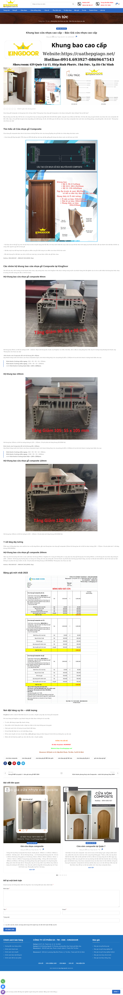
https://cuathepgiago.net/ (64, 748)
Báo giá (59, 28)
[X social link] (10, 763)
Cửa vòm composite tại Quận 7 (91, 846)
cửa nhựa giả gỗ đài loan (65, 758)
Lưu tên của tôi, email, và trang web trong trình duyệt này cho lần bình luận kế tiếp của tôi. (31, 924)
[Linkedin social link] (19, 763)
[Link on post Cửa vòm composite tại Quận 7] (91, 814)
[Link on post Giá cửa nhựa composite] (32, 814)
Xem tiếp (32, 869)
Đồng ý (116, 991)
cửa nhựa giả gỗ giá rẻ (83, 758)
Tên (5, 909)
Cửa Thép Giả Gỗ (59, 37)
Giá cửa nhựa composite (32, 846)
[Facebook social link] (5, 763)
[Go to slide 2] (58, 875)
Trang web (6, 917)
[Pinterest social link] (14, 763)
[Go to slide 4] (62, 875)
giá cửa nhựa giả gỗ (99, 758)
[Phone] (3, 981)
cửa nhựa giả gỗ (26, 758)
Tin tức (48, 21)
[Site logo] (10, 4)
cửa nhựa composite (11, 758)
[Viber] (3, 992)
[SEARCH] (73, 4)
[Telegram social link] (23, 763)
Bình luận (6, 888)
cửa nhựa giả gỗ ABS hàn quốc (44, 758)
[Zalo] (3, 987)
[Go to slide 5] (64, 875)
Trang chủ (41, 21)
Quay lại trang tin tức (61, 773)
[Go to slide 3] (60, 875)
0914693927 (67, 744)
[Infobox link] (85, 4)
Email (64, 909)
